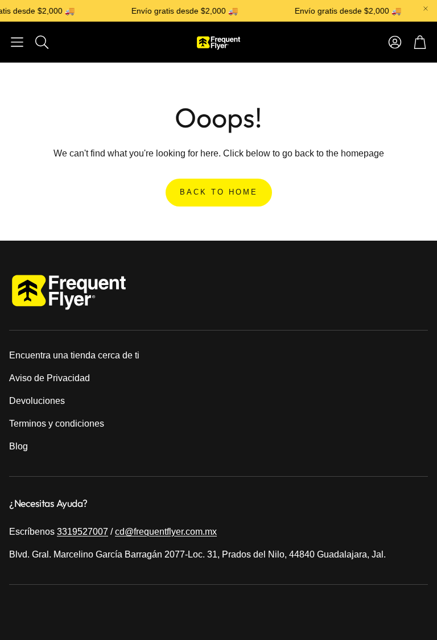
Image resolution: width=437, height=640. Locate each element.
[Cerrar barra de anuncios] (425, 8)
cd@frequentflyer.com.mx (166, 531)
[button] (17, 42)
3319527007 (82, 531)
